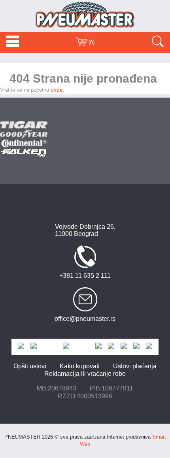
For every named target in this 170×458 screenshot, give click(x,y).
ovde (57, 90)
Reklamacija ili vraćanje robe (85, 373)
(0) (90, 42)
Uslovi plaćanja (135, 366)
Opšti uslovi (29, 366)
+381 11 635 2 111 (85, 275)
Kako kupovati (80, 366)
